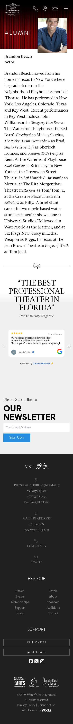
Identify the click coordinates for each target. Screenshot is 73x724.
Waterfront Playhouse (41, 695)
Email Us (36, 562)
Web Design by (32, 710)
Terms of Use (46, 705)
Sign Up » (16, 438)
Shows (20, 591)
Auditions (53, 608)
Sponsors (53, 602)
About (53, 597)
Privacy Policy (26, 705)
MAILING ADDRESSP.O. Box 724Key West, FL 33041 (37, 524)
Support (20, 608)
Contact (53, 613)
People (53, 591)
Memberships (20, 602)
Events (20, 597)
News (20, 613)
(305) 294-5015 (36, 546)
